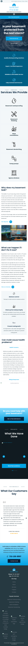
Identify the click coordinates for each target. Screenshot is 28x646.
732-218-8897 (14, 10)
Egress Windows (14, 466)
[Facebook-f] (1, 1)
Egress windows (14, 178)
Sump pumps (14, 164)
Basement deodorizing (14, 149)
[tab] (14, 347)
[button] (14, 17)
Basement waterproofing (14, 106)
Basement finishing (14, 120)
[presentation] (11, 470)
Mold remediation (14, 134)
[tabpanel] (14, 455)
